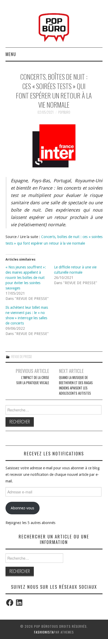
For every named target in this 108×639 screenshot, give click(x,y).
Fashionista (44, 632)
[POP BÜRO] (53, 26)
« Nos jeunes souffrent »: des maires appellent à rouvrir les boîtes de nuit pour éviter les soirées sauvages (26, 277)
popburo (64, 112)
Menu (11, 54)
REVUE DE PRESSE (21, 356)
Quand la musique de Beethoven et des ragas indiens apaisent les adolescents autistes (76, 385)
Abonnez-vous (22, 508)
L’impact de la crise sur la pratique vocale (32, 380)
